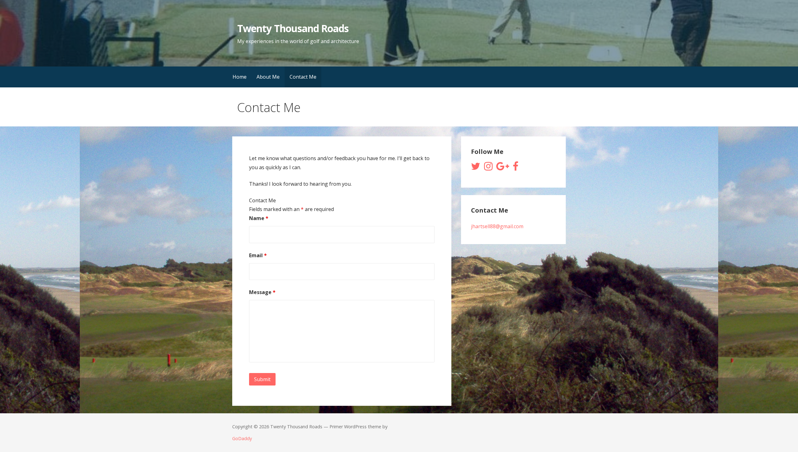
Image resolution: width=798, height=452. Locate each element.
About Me (268, 76)
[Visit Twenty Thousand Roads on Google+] (502, 168)
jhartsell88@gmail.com (497, 226)
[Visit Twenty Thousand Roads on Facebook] (515, 168)
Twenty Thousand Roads (293, 28)
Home (240, 76)
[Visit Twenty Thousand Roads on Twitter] (475, 168)
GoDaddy (242, 438)
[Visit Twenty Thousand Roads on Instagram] (488, 168)
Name (258, 218)
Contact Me (303, 76)
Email (258, 255)
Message (262, 292)
